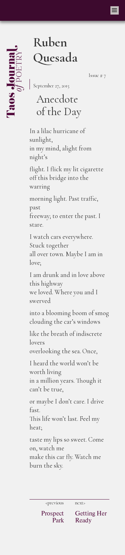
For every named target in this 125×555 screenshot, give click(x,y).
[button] (114, 10)
